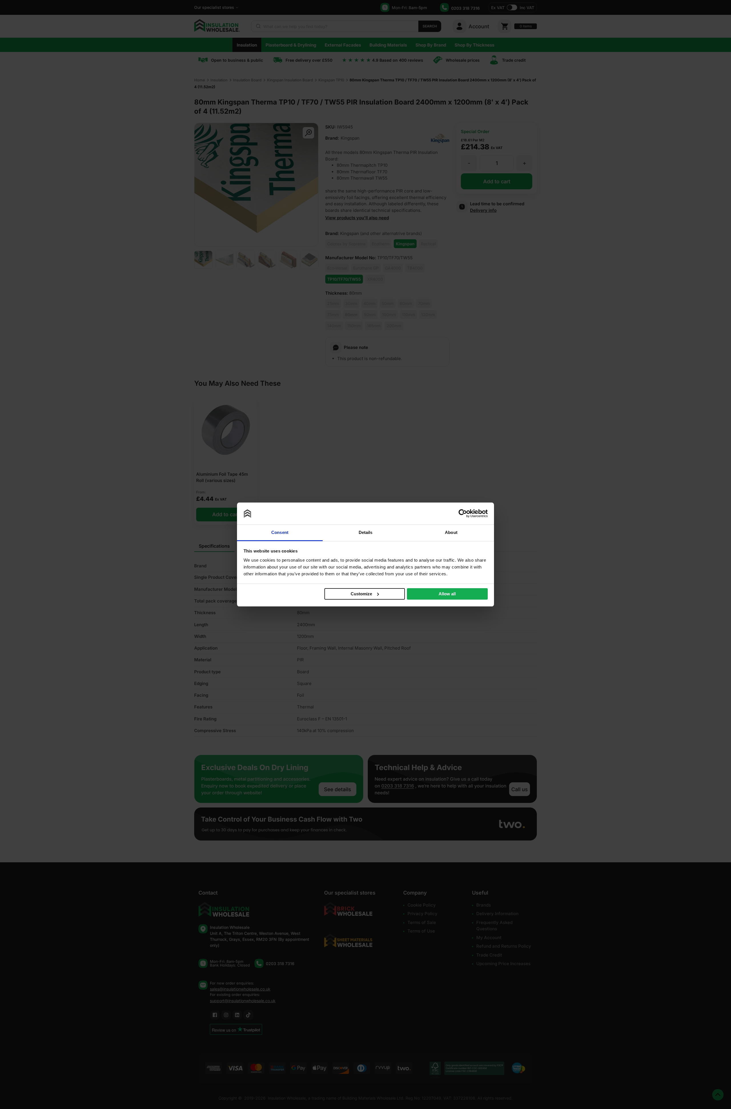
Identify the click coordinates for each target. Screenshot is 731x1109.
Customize (361, 593)
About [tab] (451, 532)
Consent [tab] (279, 532)
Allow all (447, 593)
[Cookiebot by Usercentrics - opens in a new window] (463, 513)
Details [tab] (366, 532)
